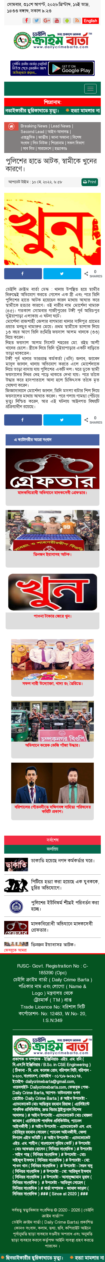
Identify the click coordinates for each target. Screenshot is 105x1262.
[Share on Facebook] (23, 273)
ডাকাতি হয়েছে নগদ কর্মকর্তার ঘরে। (63, 861)
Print (91, 182)
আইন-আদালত (58, 131)
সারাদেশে (44, 148)
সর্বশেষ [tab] (53, 840)
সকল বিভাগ (75, 143)
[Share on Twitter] (62, 273)
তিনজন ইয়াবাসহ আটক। (53, 554)
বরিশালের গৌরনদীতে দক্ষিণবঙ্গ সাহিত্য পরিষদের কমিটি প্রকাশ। (53, 809)
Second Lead (32, 131)
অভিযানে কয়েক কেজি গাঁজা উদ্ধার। (52, 745)
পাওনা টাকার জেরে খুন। (53, 616)
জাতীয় (43, 137)
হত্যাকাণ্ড (61, 148)
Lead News (61, 126)
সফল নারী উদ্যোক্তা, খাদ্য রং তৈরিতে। (52, 683)
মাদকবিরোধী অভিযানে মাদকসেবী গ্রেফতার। (52, 492)
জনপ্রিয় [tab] (52, 849)
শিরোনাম (57, 143)
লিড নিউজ (40, 143)
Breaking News (34, 126)
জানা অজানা (60, 137)
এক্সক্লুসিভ (28, 137)
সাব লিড (28, 148)
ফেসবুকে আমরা (15, 950)
